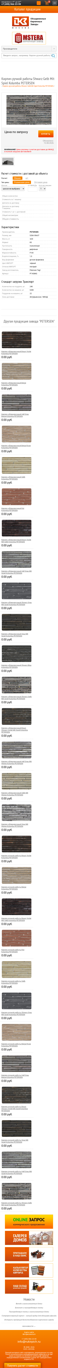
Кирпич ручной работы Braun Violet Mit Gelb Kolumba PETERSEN (16, 919)
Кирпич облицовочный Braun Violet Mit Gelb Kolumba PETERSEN (16, 541)
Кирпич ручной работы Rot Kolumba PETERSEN (12, 951)
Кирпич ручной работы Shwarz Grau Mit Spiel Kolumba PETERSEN (16, 1013)
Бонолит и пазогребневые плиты (29, 1308)
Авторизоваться (29, 1334)
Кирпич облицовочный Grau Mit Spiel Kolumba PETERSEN (14, 635)
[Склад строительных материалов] (29, 1287)
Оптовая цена (40, 182)
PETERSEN (34, 232)
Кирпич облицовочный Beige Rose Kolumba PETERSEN (16, 447)
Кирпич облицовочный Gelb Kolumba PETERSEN (13, 478)
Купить (45, 133)
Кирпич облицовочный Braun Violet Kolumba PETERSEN (16, 352)
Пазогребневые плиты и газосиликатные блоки (29, 1312)
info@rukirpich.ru (29, 1341)
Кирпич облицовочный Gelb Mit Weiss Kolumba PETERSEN (14, 794)
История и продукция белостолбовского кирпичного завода (29, 1320)
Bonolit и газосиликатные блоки (29, 1304)
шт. (27, 178)
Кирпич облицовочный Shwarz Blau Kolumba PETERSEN (16, 666)
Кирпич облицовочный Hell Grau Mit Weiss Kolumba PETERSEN (16, 762)
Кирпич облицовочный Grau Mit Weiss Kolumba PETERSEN (14, 825)
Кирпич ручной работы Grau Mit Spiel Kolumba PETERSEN (14, 1141)
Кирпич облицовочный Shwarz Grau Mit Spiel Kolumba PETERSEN (16, 603)
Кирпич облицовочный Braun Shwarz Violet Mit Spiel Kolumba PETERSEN (14, 730)
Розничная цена (21, 182)
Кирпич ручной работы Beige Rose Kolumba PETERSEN (16, 1045)
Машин (17, 178)
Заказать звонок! (39, 3)
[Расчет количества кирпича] (29, 1270)
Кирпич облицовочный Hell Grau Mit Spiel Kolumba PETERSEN (16, 572)
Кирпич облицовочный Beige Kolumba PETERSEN (13, 384)
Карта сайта (29, 1332)
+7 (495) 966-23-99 (11, 4)
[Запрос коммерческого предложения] (29, 1222)
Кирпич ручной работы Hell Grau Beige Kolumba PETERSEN (15, 1076)
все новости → (29, 1326)
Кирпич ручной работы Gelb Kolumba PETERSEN (13, 982)
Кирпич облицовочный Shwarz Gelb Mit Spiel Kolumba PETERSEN (16, 698)
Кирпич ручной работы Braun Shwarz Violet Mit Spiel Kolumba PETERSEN (14, 1109)
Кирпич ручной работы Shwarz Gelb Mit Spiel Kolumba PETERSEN (16, 1204)
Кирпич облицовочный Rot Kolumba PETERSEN (12, 509)
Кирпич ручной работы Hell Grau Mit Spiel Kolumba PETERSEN (16, 1172)
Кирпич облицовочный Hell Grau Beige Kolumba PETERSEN (15, 415)
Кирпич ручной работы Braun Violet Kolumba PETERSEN (16, 857)
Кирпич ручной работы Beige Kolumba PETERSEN (13, 888)
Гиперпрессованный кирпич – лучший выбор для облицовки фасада (29, 1316)
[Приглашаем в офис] (29, 1254)
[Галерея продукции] (29, 1238)
